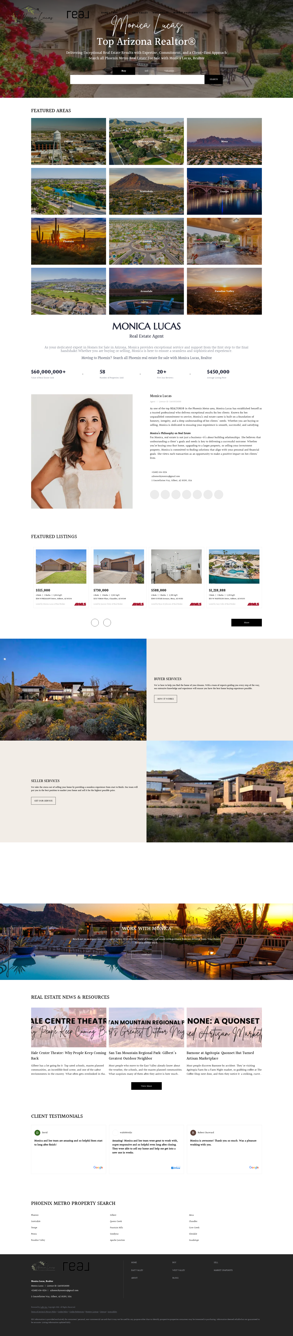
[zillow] (176, 494)
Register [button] (271, 13)
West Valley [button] (160, 13)
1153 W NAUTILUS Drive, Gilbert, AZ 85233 (227, 598)
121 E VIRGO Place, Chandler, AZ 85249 (110, 598)
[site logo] (46, 1275)
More (246, 623)
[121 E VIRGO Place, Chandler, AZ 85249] (119, 583)
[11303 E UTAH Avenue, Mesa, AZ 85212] (176, 583)
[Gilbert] (68, 141)
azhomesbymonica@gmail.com (166, 476)
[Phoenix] (68, 241)
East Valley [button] (140, 13)
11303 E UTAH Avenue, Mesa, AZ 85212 (167, 598)
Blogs (219, 13)
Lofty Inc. (44, 1307)
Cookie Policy (63, 1311)
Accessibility (112, 1311)
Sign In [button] (284, 13)
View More (146, 1086)
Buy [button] (115, 13)
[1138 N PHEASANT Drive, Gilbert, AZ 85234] (61, 583)
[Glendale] (146, 241)
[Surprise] (68, 291)
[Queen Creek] (146, 141)
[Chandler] (68, 191)
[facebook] (154, 494)
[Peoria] (224, 241)
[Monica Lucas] (82, 451)
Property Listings (92, 1311)
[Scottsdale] (146, 191)
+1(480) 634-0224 (159, 472)
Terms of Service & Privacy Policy (43, 1311)
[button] (33, 14)
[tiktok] (208, 494)
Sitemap (103, 1311)
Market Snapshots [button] (185, 13)
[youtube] (197, 494)
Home (104, 13)
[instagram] (186, 494)
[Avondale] (146, 291)
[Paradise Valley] (224, 291)
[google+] (218, 494)
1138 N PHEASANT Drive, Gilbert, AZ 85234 (54, 598)
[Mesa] (224, 141)
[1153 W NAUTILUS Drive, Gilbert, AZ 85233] (234, 583)
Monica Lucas (161, 396)
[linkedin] (165, 494)
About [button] (206, 13)
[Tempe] (224, 191)
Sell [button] (125, 13)
